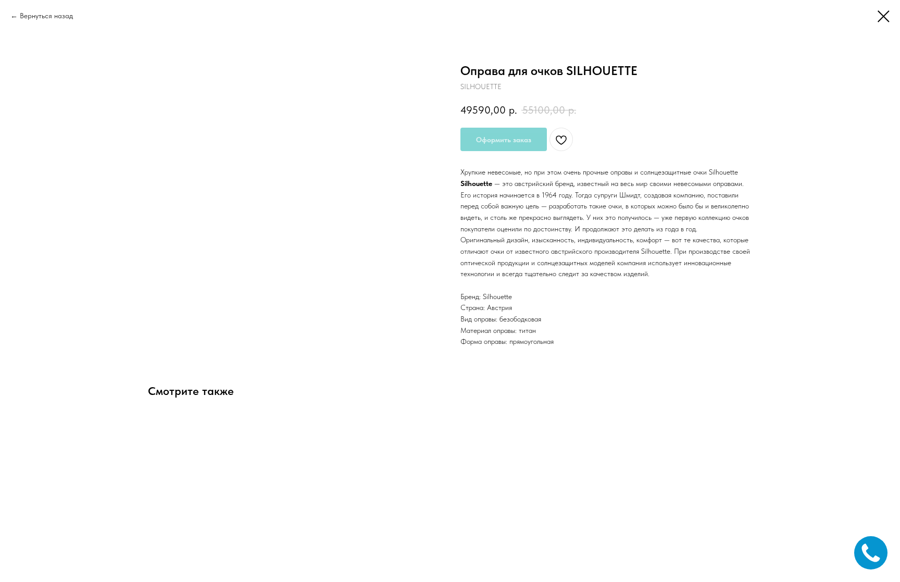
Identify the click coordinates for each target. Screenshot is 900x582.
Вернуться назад (46, 15)
